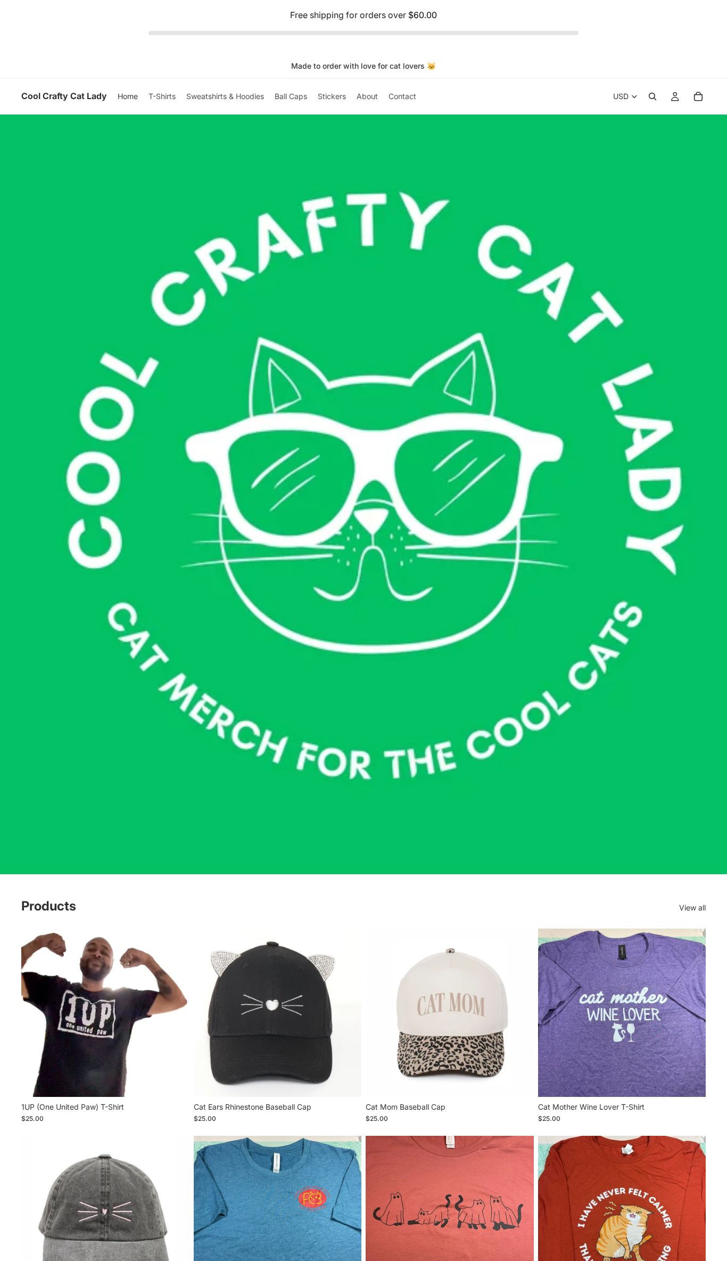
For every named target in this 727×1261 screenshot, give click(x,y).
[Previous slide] (37, 1012)
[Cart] (698, 96)
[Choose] (173, 1080)
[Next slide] (173, 1012)
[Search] (652, 96)
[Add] (344, 1080)
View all (692, 907)
